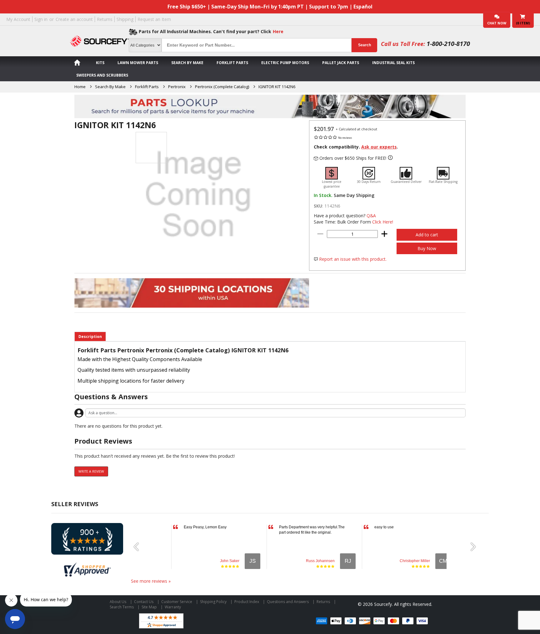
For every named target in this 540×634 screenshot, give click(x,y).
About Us (118, 601)
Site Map (149, 607)
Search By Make (187, 62)
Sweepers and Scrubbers (102, 75)
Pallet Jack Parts (340, 62)
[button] (139, 547)
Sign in (41, 19)
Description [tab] (90, 336)
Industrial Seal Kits (393, 62)
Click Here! (382, 222)
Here (278, 31)
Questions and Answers (288, 601)
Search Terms (122, 607)
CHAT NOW (496, 23)
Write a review (91, 471)
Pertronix (177, 86)
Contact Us (143, 601)
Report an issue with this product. (353, 259)
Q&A (371, 216)
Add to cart (427, 235)
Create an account (74, 19)
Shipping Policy (213, 601)
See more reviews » (151, 581)
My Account (18, 19)
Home (80, 86)
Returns (104, 19)
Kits (100, 62)
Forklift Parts (232, 62)
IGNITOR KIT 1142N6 (276, 86)
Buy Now (427, 248)
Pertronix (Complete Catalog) (222, 86)
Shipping (125, 19)
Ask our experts (379, 147)
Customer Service (176, 601)
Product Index (246, 601)
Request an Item (154, 19)
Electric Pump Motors (285, 62)
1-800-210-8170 (448, 43)
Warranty (173, 607)
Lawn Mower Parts (138, 62)
